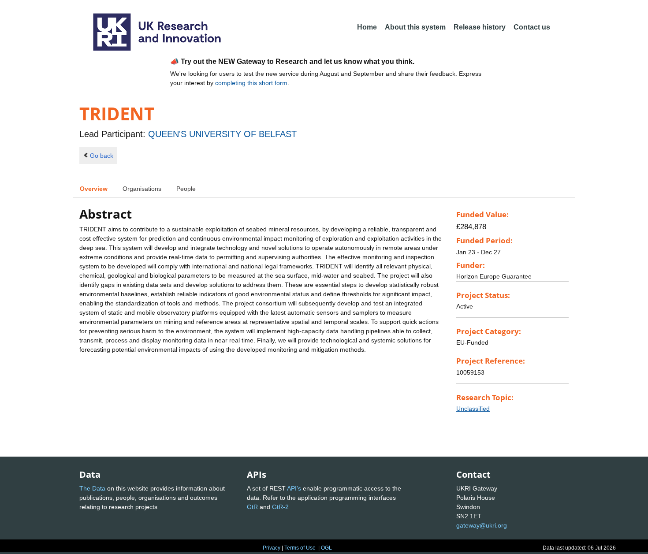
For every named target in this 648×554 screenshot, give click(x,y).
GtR (252, 506)
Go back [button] (101, 155)
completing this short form (251, 82)
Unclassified (473, 408)
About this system (415, 27)
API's (294, 488)
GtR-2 (280, 506)
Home (367, 27)
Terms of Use (300, 548)
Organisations (142, 188)
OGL (326, 548)
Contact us (532, 27)
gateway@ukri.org (481, 525)
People (186, 188)
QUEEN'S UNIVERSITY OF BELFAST (222, 134)
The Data (92, 488)
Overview (94, 188)
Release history (480, 27)
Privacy (271, 548)
